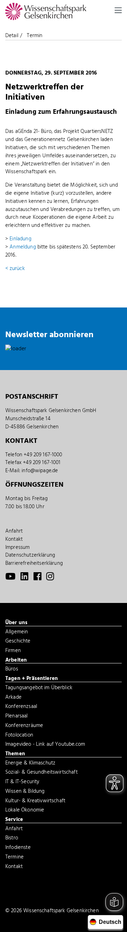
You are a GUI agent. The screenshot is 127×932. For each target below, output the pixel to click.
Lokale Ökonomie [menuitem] (24, 810)
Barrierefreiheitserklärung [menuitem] (34, 563)
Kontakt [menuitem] (14, 539)
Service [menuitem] (14, 820)
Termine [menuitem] (14, 857)
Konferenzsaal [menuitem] (21, 707)
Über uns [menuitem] (16, 623)
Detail (11, 35)
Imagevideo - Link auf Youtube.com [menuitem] (45, 745)
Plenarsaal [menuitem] (16, 716)
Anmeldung (23, 247)
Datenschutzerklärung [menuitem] (30, 555)
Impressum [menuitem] (17, 547)
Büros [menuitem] (11, 669)
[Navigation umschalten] (118, 10)
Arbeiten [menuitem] (16, 660)
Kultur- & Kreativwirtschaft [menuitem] (35, 801)
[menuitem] (10, 578)
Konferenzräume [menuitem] (24, 726)
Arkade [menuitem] (13, 698)
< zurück (15, 268)
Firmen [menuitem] (13, 651)
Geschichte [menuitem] (18, 641)
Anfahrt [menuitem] (14, 531)
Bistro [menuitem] (11, 838)
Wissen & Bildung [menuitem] (24, 792)
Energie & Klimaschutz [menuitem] (30, 763)
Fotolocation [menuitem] (19, 735)
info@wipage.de (40, 471)
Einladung (20, 239)
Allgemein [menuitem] (16, 632)
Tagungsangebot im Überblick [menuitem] (38, 688)
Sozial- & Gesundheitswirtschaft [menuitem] (41, 772)
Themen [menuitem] (15, 754)
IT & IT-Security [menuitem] (22, 782)
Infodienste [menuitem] (18, 848)
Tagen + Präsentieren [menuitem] (31, 679)
